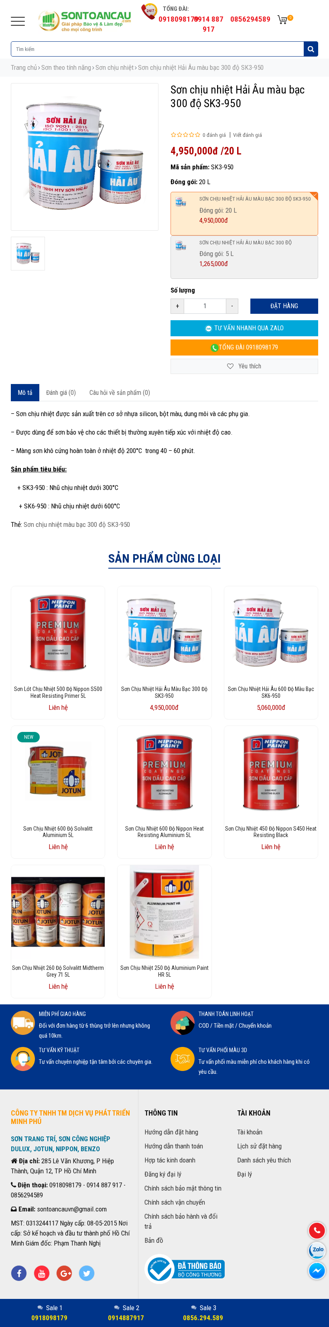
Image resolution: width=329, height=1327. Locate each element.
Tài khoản (249, 1132)
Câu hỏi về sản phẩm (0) (119, 392)
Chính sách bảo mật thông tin (182, 1188)
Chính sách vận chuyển (174, 1202)
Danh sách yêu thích (264, 1160)
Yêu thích (249, 366)
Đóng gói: (184, 182)
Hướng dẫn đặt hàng (171, 1132)
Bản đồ (153, 1240)
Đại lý (244, 1174)
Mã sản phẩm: (190, 167)
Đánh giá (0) (61, 392)
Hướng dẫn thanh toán (173, 1146)
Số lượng (183, 290)
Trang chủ (24, 67)
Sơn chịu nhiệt (114, 67)
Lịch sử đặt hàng (259, 1146)
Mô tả (25, 392)
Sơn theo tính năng (66, 67)
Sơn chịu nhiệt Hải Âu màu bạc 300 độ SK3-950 (201, 67)
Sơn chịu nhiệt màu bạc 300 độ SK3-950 (77, 524)
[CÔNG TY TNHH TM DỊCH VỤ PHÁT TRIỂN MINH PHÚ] (85, 20)
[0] (282, 20)
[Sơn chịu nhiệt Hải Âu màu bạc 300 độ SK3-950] (28, 253)
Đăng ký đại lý (162, 1174)
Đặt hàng (284, 306)
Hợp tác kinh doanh (169, 1160)
